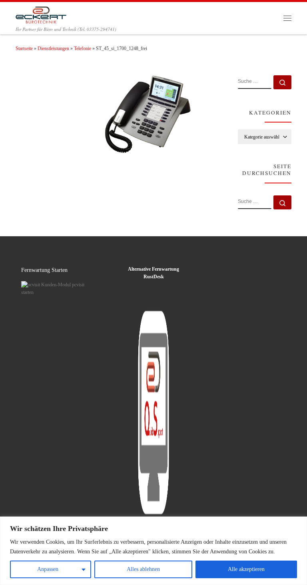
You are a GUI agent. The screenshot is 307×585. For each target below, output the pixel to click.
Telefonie (82, 48)
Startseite (24, 48)
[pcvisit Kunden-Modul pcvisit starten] (53, 288)
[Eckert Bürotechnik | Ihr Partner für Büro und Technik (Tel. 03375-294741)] (41, 13)
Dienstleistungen (53, 48)
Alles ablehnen (143, 569)
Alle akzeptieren (246, 569)
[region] (153, 551)
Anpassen (47, 569)
